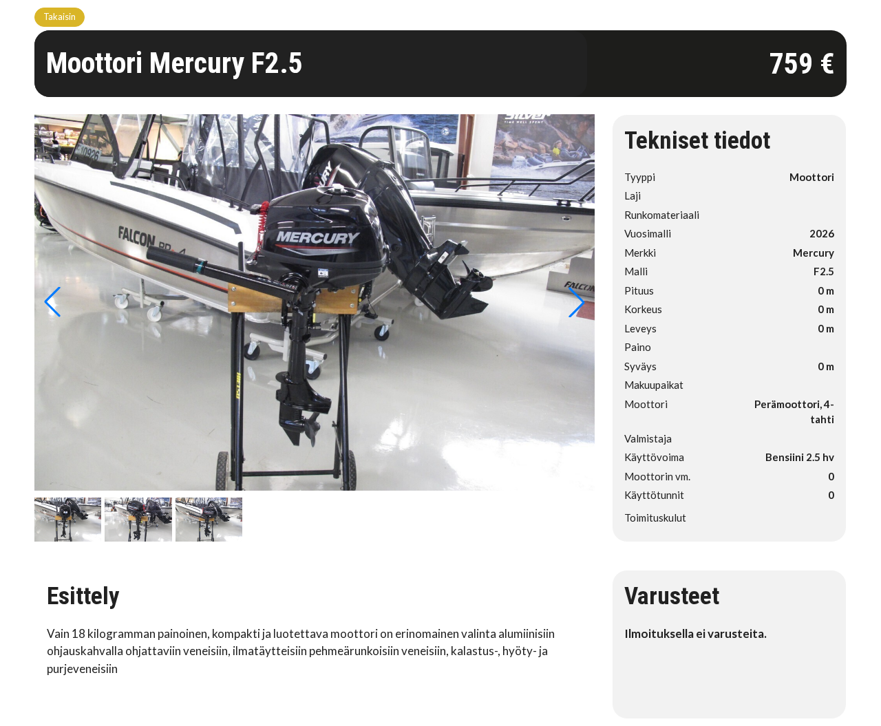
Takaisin (59, 16)
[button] (577, 302)
